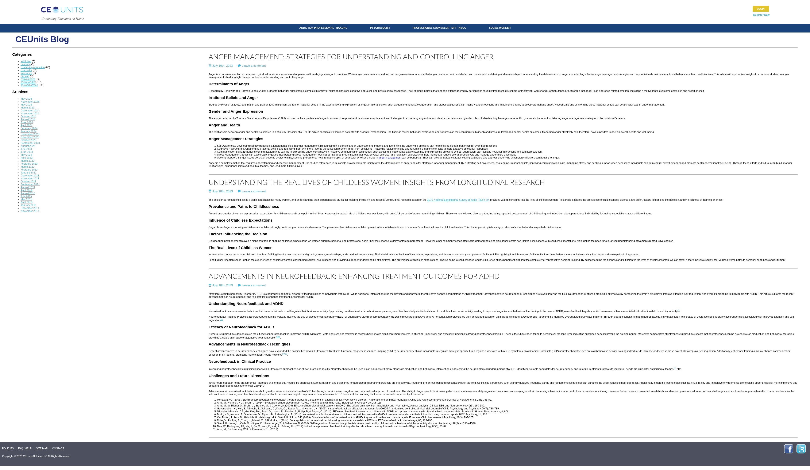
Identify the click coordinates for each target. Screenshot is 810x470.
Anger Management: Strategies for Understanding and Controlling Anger (351, 57)
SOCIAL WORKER (500, 27)
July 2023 (26, 149)
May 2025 (26, 104)
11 (675, 368)
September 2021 (30, 184)
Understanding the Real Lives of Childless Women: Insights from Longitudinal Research (377, 182)
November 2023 (30, 137)
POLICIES (8, 448)
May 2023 (26, 154)
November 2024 (30, 113)
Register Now (761, 15)
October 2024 (28, 116)
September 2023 (30, 143)
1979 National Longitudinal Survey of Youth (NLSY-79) (458, 199)
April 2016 (26, 190)
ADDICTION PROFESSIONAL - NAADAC (323, 27)
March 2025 (27, 107)
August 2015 (28, 193)
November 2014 (30, 211)
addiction (26, 61)
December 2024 (30, 110)
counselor (26, 70)
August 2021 (28, 187)
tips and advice (29, 85)
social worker (28, 82)
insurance (26, 73)
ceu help (26, 64)
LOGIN (761, 8)
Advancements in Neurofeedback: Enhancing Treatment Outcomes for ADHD (354, 276)
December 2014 (30, 208)
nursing (25, 76)
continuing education (33, 67)
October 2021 (28, 181)
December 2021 (30, 175)
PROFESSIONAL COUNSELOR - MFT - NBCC (439, 27)
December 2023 (30, 134)
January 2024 (28, 131)
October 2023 (28, 140)
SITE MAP (42, 448)
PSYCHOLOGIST (380, 27)
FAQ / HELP (25, 448)
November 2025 (30, 101)
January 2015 (28, 205)
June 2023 (27, 151)
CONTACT (58, 448)
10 (286, 354)
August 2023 (28, 146)
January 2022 (28, 172)
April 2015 (26, 202)
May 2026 (26, 98)
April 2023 (26, 157)
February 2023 (29, 163)
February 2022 (29, 169)
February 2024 (29, 128)
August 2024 (28, 119)
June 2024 (27, 122)
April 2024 (26, 125)
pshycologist (28, 79)
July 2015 (26, 196)
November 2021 (30, 178)
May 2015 (26, 199)
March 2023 (27, 160)
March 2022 (27, 166)
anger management (390, 157)
